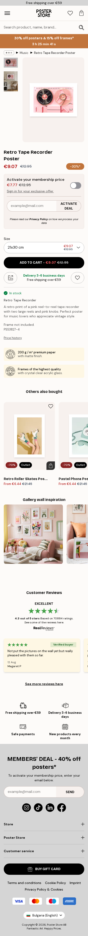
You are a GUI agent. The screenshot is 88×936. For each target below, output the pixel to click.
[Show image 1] (11, 63)
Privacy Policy (38, 219)
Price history (13, 338)
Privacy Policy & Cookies (44, 889)
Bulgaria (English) (45, 915)
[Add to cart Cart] (50, 465)
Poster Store (54, 924)
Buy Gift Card (48, 869)
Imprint (75, 883)
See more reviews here (44, 684)
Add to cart (44, 263)
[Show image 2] (11, 81)
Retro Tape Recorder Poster (54, 53)
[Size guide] (10, 277)
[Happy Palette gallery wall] (33, 534)
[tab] (70, 13)
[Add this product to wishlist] (77, 277)
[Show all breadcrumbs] (9, 52)
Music (24, 53)
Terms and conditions (24, 883)
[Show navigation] (7, 13)
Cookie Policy (55, 883)
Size (7, 239)
